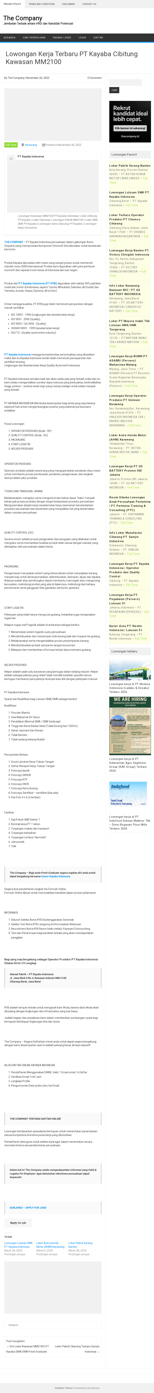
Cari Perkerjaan (34, 37)
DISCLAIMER (68, 4)
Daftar (98, 37)
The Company (22, 18)
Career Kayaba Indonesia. (56, 876)
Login (82, 37)
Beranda (9, 37)
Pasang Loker (62, 37)
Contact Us (89, 4)
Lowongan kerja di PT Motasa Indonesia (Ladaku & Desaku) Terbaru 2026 (129, 688)
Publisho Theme (63, 1388)
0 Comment (95, 77)
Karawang (31, 144)
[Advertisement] (53, 114)
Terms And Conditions (42, 4)
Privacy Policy (12, 4)
